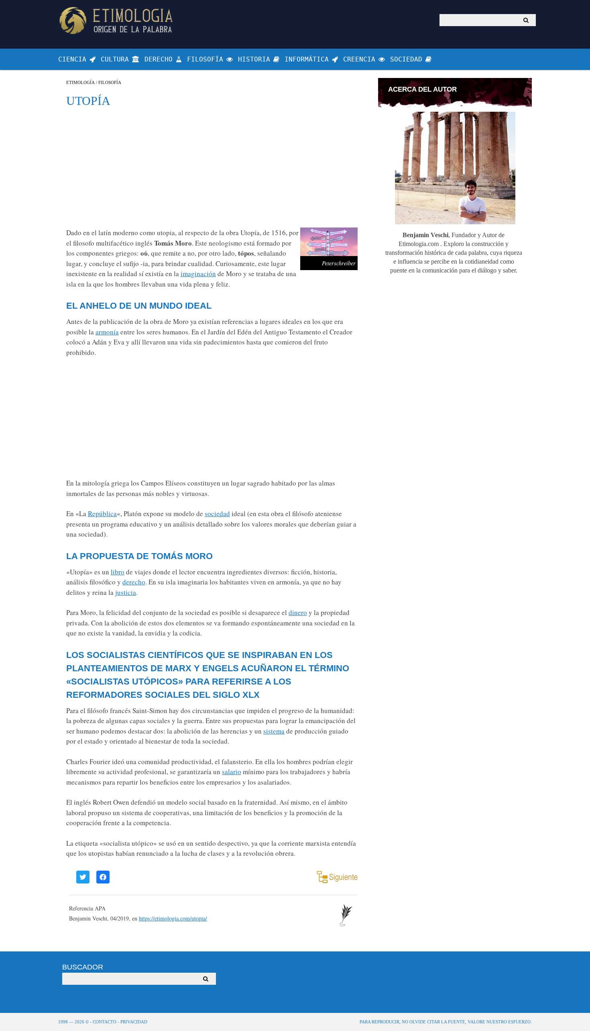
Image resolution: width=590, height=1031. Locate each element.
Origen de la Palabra (117, 20)
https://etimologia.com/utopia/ (173, 918)
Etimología (80, 82)
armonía (107, 331)
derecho (133, 581)
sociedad (217, 513)
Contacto (104, 1021)
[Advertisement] (212, 167)
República (102, 513)
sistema (274, 731)
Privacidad (133, 1021)
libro (117, 571)
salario (231, 771)
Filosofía (109, 82)
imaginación (198, 273)
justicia (125, 592)
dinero (298, 612)
